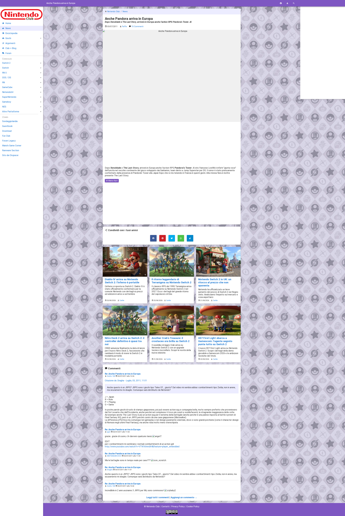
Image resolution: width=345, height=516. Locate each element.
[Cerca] (294, 3)
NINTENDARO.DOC (114, 456)
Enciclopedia (11, 33)
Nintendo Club (113, 11)
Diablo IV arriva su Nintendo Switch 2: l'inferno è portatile (122, 281)
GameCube (7, 87)
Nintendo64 (7, 92)
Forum (8, 53)
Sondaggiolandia (10, 121)
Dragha (110, 470)
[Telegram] (190, 238)
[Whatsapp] (181, 238)
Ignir (108, 432)
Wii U (4, 72)
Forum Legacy (9, 140)
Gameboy (6, 102)
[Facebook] (281, 3)
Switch (5, 68)
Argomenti (10, 43)
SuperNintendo (9, 97)
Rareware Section (10, 150)
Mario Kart (113, 181)
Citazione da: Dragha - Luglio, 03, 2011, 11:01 (126, 380)
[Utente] (287, 3)
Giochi (8, 38)
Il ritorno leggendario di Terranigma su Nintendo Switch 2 (171, 281)
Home (8, 23)
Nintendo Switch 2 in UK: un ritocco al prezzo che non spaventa (214, 282)
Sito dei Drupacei (10, 155)
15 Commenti (137, 26)
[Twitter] (171, 238)
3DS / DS (6, 77)
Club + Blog (10, 48)
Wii (3, 82)
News (125, 11)
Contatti (165, 506)
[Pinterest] (162, 238)
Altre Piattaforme (10, 111)
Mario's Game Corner (11, 145)
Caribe (122, 300)
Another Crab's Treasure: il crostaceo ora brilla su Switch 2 (170, 339)
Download (7, 131)
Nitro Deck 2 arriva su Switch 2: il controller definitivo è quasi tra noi (124, 341)
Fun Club (6, 136)
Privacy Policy (178, 506)
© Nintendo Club (152, 506)
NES (4, 106)
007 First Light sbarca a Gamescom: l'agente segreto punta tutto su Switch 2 (215, 341)
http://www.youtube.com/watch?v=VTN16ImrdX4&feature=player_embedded (142, 446)
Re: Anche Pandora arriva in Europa (122, 374)
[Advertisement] (172, 143)
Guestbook (7, 126)
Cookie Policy (192, 506)
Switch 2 (6, 63)
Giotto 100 (111, 376)
